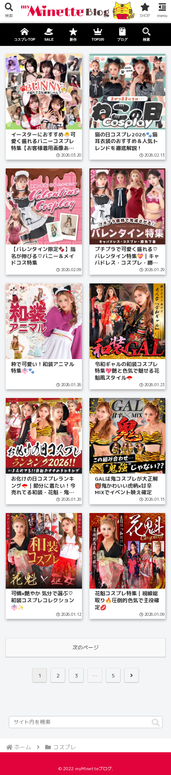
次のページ (85, 647)
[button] (155, 723)
